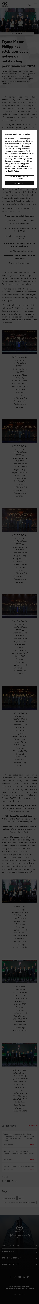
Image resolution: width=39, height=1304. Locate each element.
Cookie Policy (13, 170)
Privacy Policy (10, 163)
